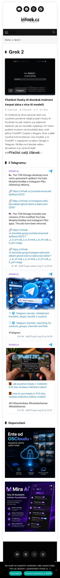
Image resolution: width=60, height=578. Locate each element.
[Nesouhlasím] (56, 569)
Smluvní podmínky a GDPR (38, 573)
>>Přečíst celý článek (22, 152)
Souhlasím (16, 573)
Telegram (20, 90)
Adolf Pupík (12, 110)
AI (11, 90)
